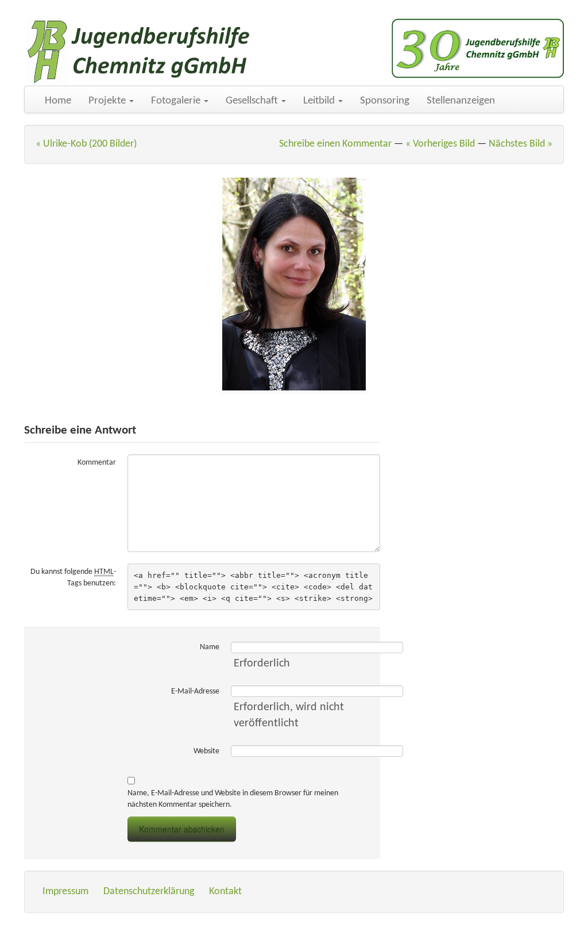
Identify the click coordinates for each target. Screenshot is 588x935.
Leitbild (320, 100)
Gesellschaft (253, 100)
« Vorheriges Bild (440, 144)
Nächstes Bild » (520, 144)
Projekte (108, 100)
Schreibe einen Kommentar (335, 144)
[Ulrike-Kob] (294, 284)
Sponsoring (384, 100)
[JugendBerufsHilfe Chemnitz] (139, 52)
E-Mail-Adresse (195, 691)
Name (209, 647)
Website (206, 751)
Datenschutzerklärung (148, 891)
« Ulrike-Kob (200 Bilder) (86, 144)
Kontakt (225, 891)
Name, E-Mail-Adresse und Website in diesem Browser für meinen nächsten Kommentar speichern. (232, 799)
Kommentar (97, 462)
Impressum (65, 891)
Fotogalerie (177, 100)
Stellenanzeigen (461, 100)
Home (58, 100)
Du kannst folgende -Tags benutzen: (73, 578)
